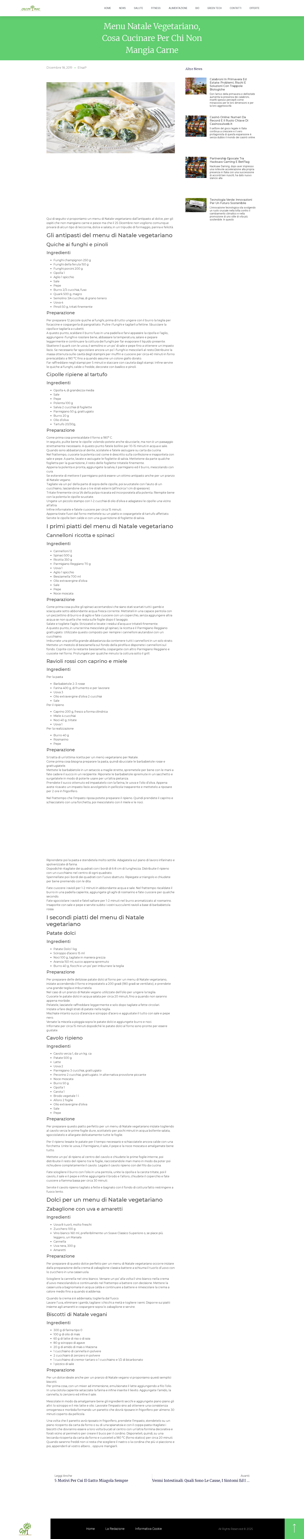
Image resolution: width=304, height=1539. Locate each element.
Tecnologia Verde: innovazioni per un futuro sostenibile (231, 201)
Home (107, 8)
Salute (138, 8)
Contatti (235, 8)
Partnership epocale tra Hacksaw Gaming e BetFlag (229, 160)
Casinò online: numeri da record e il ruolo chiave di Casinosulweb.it (229, 121)
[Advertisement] (110, 190)
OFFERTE (254, 8)
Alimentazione (178, 8)
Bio (197, 8)
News (122, 8)
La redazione (115, 1529)
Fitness (156, 8)
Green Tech (214, 8)
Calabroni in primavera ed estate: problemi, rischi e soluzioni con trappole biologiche (228, 84)
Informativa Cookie (148, 1529)
